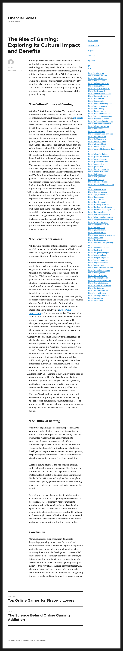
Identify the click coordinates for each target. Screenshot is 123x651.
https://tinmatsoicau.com (98, 96)
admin (10, 67)
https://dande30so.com (97, 136)
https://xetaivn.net (95, 301)
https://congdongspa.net (98, 222)
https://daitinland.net (96, 227)
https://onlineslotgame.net (98, 83)
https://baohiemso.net (97, 202)
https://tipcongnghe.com (98, 278)
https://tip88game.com (97, 139)
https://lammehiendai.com (98, 248)
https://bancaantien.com (98, 99)
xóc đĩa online (93, 46)
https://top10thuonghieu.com (99, 280)
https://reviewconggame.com (99, 94)
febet (90, 68)
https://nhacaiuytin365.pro (98, 126)
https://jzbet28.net (95, 167)
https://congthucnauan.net (98, 225)
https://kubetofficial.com (98, 172)
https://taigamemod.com (98, 263)
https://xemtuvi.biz (95, 298)
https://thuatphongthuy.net (99, 270)
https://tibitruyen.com (97, 273)
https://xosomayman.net (98, 106)
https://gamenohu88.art (97, 159)
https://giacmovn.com (97, 230)
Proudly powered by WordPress (34, 640)
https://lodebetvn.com (97, 174)
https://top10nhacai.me (97, 81)
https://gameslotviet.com (98, 162)
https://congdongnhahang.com (100, 220)
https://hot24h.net (95, 237)
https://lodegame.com (96, 177)
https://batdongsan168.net (98, 205)
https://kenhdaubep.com (98, 240)
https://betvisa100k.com (97, 212)
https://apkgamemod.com (98, 195)
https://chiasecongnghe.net (99, 215)
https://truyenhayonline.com (99, 285)
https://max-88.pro (96, 179)
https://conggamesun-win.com (100, 134)
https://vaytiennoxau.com (98, 291)
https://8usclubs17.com (97, 78)
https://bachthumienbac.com (99, 114)
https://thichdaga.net (96, 91)
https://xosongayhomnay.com (100, 116)
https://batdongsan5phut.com (100, 207)
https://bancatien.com (97, 111)
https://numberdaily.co (97, 255)
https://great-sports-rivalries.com (101, 235)
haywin (91, 51)
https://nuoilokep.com (97, 189)
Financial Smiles (22, 18)
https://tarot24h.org (96, 265)
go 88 (90, 66)
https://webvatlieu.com (97, 293)
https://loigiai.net (95, 250)
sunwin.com (93, 40)
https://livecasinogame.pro (98, 169)
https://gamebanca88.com (98, 157)
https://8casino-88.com (97, 76)
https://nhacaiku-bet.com (98, 154)
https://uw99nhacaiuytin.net (99, 124)
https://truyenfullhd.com (98, 283)
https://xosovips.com (96, 131)
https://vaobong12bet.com (98, 119)
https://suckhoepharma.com (99, 260)
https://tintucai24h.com (97, 275)
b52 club (91, 61)
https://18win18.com (96, 73)
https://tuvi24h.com (96, 288)
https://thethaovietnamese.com (100, 268)
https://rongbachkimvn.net (99, 88)
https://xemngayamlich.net (99, 296)
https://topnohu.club (96, 101)
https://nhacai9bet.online (98, 182)
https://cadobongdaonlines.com (100, 121)
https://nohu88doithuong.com (100, 104)
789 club (91, 56)
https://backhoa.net (96, 197)
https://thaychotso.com (97, 192)
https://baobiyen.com (96, 200)
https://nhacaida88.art (97, 144)
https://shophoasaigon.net (98, 258)
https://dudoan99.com (97, 147)
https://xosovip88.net (96, 86)
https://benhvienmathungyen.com (101, 210)
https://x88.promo (95, 129)
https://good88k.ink (96, 164)
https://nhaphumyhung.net (99, 253)
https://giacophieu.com (97, 232)
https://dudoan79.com (97, 141)
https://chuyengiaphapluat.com (100, 217)
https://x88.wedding (96, 109)
